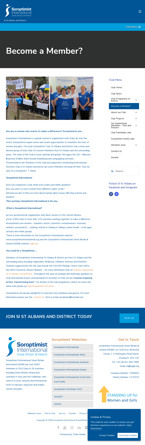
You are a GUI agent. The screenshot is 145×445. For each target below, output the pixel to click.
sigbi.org (34, 243)
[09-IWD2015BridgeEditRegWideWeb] (27, 98)
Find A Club (50, 413)
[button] (133, 27)
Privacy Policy (85, 413)
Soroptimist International (66, 347)
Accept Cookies (106, 435)
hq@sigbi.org (132, 366)
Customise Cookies (128, 435)
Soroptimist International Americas (71, 362)
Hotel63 (58, 396)
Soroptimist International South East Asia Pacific (72, 379)
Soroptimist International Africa (69, 354)
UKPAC (58, 404)
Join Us (62, 413)
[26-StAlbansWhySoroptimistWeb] (71, 98)
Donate (72, 413)
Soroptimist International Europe (70, 369)
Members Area (34, 413)
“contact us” (39, 297)
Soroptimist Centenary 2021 (68, 389)
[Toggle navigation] (118, 11)
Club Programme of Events (40, 286)
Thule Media (79, 434)
